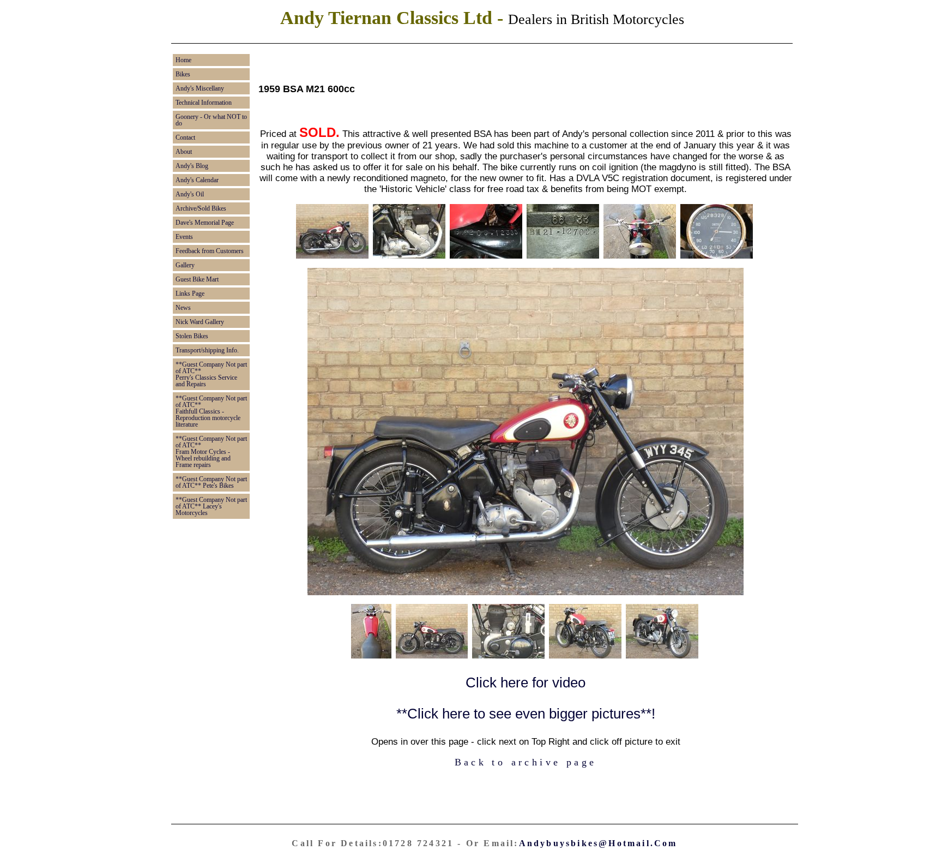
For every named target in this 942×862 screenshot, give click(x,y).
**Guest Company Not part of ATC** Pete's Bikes (211, 482)
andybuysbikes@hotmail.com (598, 843)
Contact (185, 137)
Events (184, 237)
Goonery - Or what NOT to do (211, 120)
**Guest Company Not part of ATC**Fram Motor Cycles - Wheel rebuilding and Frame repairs (211, 451)
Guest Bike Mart (197, 279)
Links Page (190, 293)
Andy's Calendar (197, 180)
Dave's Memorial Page (205, 222)
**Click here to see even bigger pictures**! (525, 713)
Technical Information (204, 102)
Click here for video (525, 682)
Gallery (185, 265)
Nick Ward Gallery (200, 322)
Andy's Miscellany (200, 88)
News (183, 307)
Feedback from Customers (210, 251)
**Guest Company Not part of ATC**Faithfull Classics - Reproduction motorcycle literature (211, 411)
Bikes (183, 74)
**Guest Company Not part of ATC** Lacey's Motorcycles (211, 506)
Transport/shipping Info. (207, 350)
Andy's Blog (192, 166)
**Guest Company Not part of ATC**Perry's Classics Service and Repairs (211, 374)
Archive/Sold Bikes (201, 208)
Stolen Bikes (192, 336)
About (184, 151)
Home (183, 60)
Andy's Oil (190, 194)
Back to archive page (526, 762)
